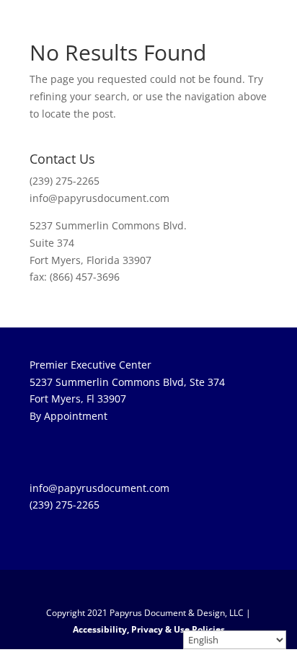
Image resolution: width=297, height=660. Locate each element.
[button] (156, 590)
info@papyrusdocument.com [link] (99, 198)
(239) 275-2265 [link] (64, 181)
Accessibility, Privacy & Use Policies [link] (149, 629)
